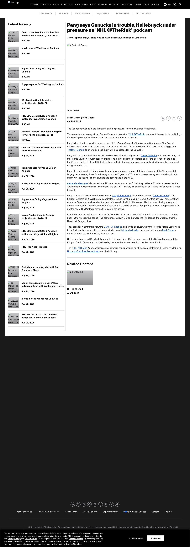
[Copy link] (179, 118)
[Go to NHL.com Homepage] (18, 4)
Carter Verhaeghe (113, 226)
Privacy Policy (14, 539)
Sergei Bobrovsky (121, 195)
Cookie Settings (76, 539)
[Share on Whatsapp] (163, 118)
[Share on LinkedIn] (174, 118)
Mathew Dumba (161, 195)
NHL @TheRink (137, 134)
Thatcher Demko (75, 149)
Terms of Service (73, 544)
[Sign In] (174, 4)
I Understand (155, 538)
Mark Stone (168, 230)
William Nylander (130, 230)
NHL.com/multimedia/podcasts (83, 251)
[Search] (180, 4)
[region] (95, 538)
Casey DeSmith (149, 155)
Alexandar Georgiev (77, 183)
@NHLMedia (87, 117)
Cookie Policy (31, 539)
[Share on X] (168, 118)
